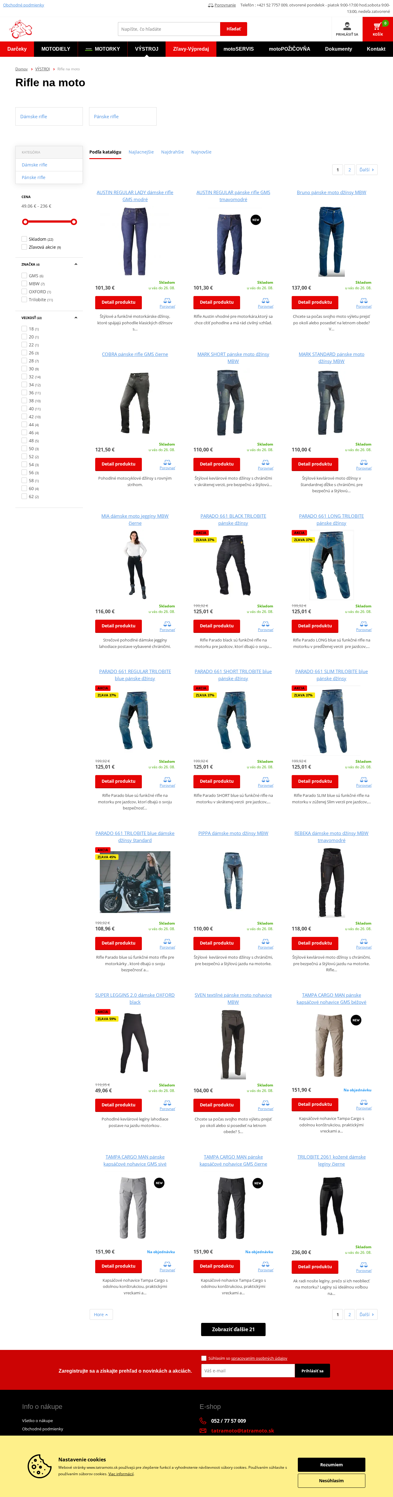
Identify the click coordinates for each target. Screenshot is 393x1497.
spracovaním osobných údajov (259, 1358)
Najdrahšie (172, 152)
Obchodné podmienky (23, 5)
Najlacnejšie (141, 152)
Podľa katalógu (105, 152)
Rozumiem (331, 1465)
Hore (99, 1314)
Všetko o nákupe (37, 1420)
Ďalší (365, 170)
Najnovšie (201, 152)
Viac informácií (121, 1473)
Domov (21, 69)
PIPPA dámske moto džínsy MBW (233, 833)
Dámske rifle (34, 165)
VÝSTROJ (42, 69)
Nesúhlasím (331, 1480)
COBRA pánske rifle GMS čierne (135, 354)
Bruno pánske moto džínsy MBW (331, 192)
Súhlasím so (247, 1358)
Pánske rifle (33, 177)
